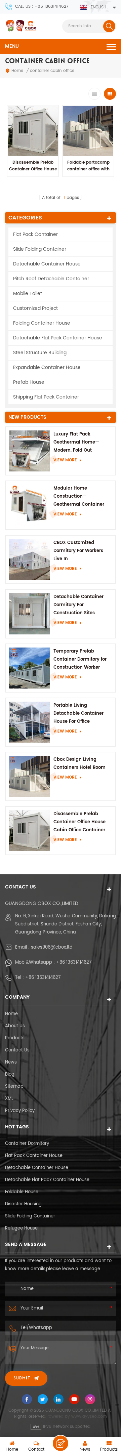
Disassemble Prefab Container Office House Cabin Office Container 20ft (33, 172)
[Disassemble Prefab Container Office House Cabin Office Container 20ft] (33, 131)
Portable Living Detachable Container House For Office (78, 713)
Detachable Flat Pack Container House (57, 338)
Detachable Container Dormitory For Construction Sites (78, 605)
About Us (15, 1026)
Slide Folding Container (39, 249)
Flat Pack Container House (34, 1155)
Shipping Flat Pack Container (46, 397)
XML (9, 1098)
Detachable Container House (47, 264)
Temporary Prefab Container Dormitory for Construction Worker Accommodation (80, 660)
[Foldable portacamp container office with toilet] (88, 131)
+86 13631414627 (73, 962)
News (11, 1062)
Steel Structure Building (40, 353)
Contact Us (17, 1050)
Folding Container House (41, 323)
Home (17, 71)
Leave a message (60, 1443)
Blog (9, 1074)
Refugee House (21, 1228)
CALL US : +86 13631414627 (42, 6)
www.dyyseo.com (89, 1416)
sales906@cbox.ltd (52, 947)
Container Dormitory (27, 1143)
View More (65, 460)
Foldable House (21, 1192)
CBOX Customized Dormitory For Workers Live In (78, 551)
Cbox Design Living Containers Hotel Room (79, 763)
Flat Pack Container (35, 234)
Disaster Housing (23, 1204)
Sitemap (14, 1086)
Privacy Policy (20, 1110)
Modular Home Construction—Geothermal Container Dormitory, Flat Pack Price (82, 497)
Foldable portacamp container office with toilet (88, 169)
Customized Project (35, 308)
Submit (22, 1378)
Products (15, 1038)
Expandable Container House (47, 367)
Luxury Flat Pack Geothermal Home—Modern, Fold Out (76, 442)
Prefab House (28, 382)
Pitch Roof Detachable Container (51, 279)
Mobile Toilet (27, 293)
